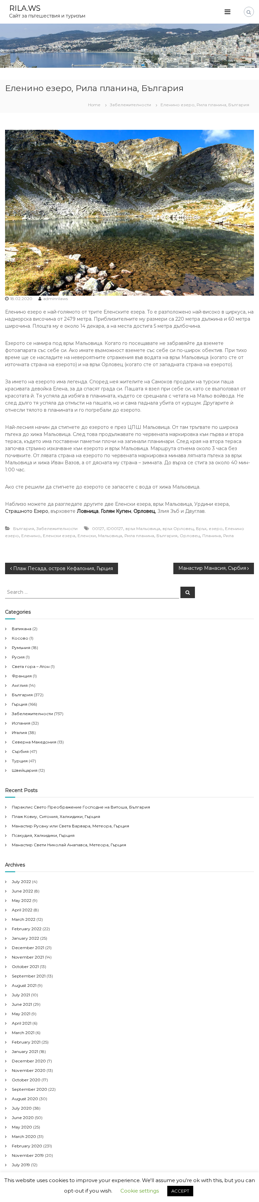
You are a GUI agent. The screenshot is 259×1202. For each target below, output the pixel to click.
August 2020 (25, 1098)
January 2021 (25, 1051)
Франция (22, 675)
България (23, 528)
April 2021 (21, 1023)
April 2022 (22, 909)
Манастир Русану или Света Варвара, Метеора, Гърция (70, 825)
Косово (20, 638)
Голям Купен (116, 511)
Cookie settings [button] (139, 1191)
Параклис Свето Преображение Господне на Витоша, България (81, 807)
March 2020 (24, 1136)
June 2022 (22, 890)
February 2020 (27, 1145)
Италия (19, 732)
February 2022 (26, 928)
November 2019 (28, 1155)
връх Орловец (178, 528)
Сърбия (20, 751)
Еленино (30, 535)
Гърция (19, 704)
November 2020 (29, 1070)
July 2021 (21, 994)
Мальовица (110, 535)
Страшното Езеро (26, 511)
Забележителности (130, 104)
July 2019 (21, 1164)
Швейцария (24, 770)
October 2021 (25, 966)
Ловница (87, 511)
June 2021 (22, 1004)
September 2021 (29, 975)
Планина (211, 535)
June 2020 (23, 1117)
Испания (21, 723)
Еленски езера (59, 535)
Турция (20, 760)
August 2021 (24, 985)
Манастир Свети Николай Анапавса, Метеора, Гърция (69, 844)
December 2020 (29, 1060)
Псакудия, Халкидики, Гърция (43, 835)
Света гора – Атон (31, 666)
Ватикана (21, 628)
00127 (98, 528)
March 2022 (23, 919)
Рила (228, 535)
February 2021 (26, 1042)
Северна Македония (34, 741)
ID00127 (115, 528)
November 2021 (28, 957)
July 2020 (22, 1108)
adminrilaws (55, 298)
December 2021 (28, 947)
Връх (201, 528)
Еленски (87, 535)
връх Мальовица (142, 528)
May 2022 (21, 900)
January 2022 (25, 938)
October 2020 (26, 1079)
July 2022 (21, 881)
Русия (18, 656)
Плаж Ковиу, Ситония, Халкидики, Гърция (56, 816)
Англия (20, 685)
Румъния (21, 647)
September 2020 (29, 1089)
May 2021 (21, 1013)
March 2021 (23, 1032)
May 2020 (22, 1127)
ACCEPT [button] (180, 1191)
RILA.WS (24, 8)
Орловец (144, 511)
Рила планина (139, 535)
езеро (216, 528)
